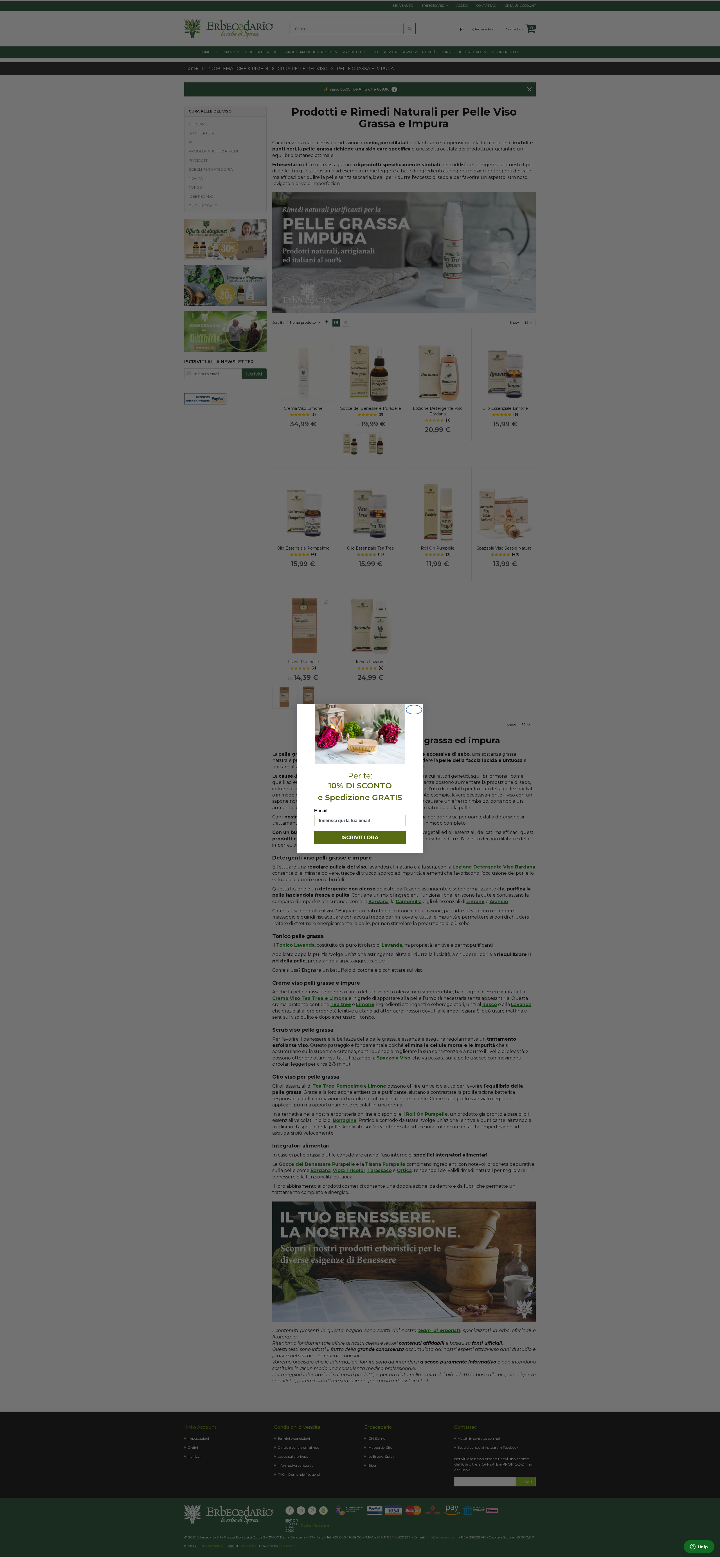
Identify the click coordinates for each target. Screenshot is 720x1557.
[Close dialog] (414, 709)
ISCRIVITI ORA (360, 837)
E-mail (320, 810)
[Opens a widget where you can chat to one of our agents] (698, 1547)
